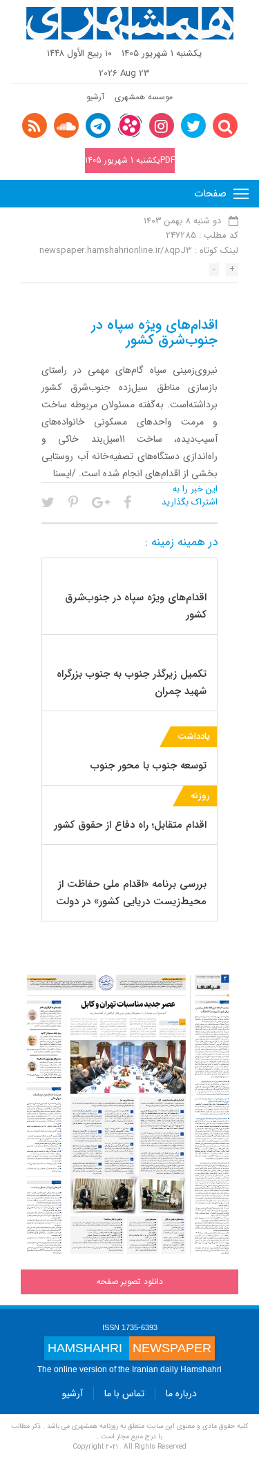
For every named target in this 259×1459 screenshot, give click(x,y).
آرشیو (95, 96)
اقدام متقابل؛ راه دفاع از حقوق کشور (130, 825)
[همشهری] (129, 23)
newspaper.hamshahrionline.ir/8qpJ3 (115, 250)
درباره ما (181, 1393)
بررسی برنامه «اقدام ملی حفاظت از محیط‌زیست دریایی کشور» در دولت (131, 893)
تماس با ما (124, 1393)
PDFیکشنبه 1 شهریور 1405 (130, 160)
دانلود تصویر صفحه (130, 1281)
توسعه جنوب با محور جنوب (148, 765)
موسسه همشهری (144, 96)
